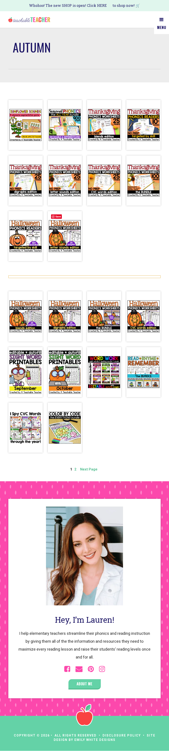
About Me (85, 683)
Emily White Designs (95, 740)
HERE (102, 5)
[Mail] (79, 669)
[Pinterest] (91, 669)
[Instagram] (102, 669)
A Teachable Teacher (29, 20)
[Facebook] (67, 669)
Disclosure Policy (122, 735)
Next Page (88, 469)
